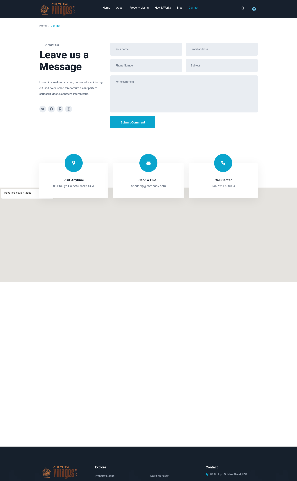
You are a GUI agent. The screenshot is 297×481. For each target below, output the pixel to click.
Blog (180, 7)
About (119, 7)
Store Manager (159, 475)
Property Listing (139, 7)
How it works (163, 7)
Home (106, 7)
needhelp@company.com (148, 186)
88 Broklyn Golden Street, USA (73, 186)
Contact (193, 7)
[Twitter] (42, 109)
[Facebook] (51, 109)
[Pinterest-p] (60, 109)
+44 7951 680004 (223, 186)
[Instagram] (68, 109)
